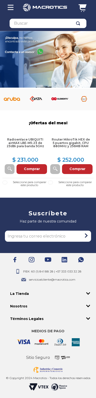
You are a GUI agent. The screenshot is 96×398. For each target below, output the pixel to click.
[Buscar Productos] (79, 23)
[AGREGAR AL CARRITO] (10, 169)
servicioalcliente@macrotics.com (52, 279)
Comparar (29, 184)
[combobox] (48, 23)
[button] (48, 293)
